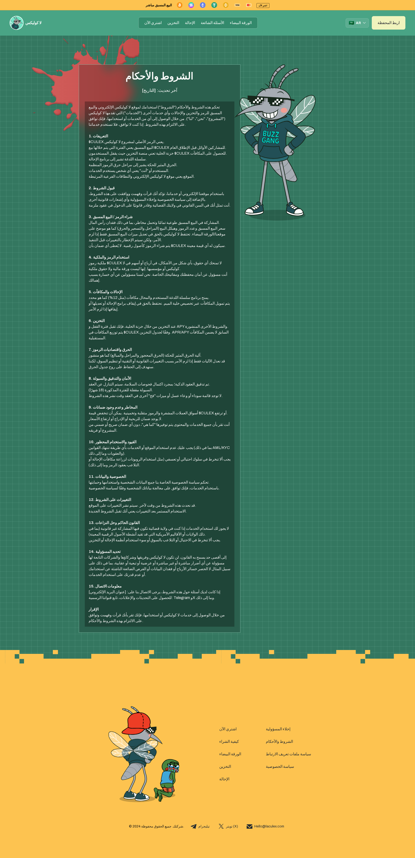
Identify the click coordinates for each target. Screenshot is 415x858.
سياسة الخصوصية (280, 766)
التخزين (173, 23)
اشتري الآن (153, 23)
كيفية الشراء (229, 741)
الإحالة (190, 23)
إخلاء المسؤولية (278, 729)
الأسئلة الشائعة (212, 23)
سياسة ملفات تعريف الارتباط (288, 754)
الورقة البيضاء (241, 23)
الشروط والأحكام (279, 741)
